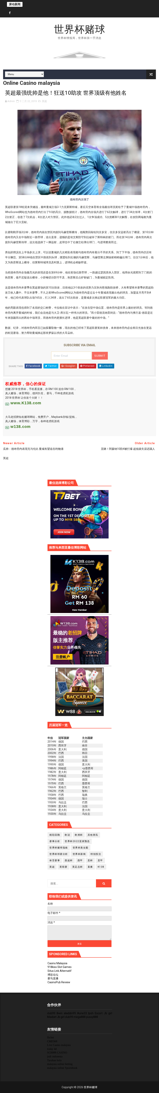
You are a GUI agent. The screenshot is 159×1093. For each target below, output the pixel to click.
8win (59, 1013)
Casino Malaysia (57, 963)
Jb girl (108, 1013)
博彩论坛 (53, 974)
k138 (101, 866)
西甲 (80, 860)
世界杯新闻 (79, 854)
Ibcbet (50, 1037)
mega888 (80, 1016)
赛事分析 (54, 841)
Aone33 (82, 1013)
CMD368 (52, 1041)
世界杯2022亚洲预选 (77, 841)
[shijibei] (79, 583)
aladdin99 (70, 1013)
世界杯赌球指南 (58, 847)
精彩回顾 (54, 835)
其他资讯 (93, 835)
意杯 (90, 860)
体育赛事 (54, 860)
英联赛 (63, 866)
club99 (51, 1013)
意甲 (100, 860)
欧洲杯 (79, 835)
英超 (44, 101)
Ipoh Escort (95, 1013)
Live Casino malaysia (59, 1045)
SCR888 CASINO (57, 1052)
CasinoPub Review (59, 982)
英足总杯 (77, 866)
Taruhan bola (54, 1060)
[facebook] (10, 13)
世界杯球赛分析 (58, 854)
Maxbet (51, 1016)
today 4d (52, 1048)
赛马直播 (53, 978)
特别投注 (96, 854)
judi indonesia (54, 1056)
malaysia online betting (60, 1064)
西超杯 (69, 860)
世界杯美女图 (80, 847)
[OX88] (79, 54)
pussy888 (92, 1016)
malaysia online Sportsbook (62, 1067)
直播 (90, 866)
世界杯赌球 (79, 29)
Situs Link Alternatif (60, 970)
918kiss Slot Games (60, 967)
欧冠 (67, 835)
